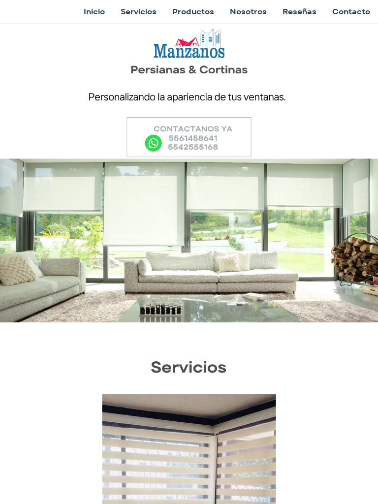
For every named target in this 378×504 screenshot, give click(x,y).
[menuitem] (94, 12)
